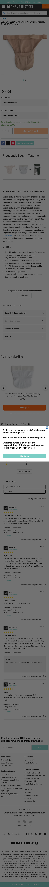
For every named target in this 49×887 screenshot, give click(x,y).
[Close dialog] (47, 427)
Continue (24, 456)
